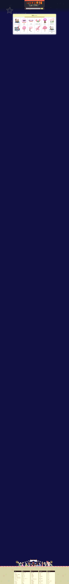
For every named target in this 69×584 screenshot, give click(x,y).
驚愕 (23, 583)
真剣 (23, 574)
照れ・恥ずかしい (25, 578)
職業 (31, 571)
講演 (40, 575)
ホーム (14, 13)
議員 (40, 573)
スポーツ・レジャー (18, 13)
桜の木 (31, 31)
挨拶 (48, 573)
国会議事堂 (41, 576)
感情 (23, 571)
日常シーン (49, 572)
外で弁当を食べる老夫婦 (52, 32)
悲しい (24, 579)
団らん (49, 575)
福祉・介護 (40, 581)
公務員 (32, 580)
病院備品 (32, 576)
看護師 (32, 574)
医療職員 (32, 575)
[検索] (42, 8)
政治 (40, 577)
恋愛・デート (49, 581)
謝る (23, 580)
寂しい (24, 581)
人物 (15, 571)
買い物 (49, 582)
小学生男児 (16, 575)
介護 (40, 582)
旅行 (48, 583)
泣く (23, 577)
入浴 (48, 576)
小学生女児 (16, 576)
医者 (32, 573)
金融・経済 (40, 578)
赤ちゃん (16, 573)
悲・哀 (24, 576)
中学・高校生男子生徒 (17, 577)
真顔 (23, 573)
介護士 (32, 577)
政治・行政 (40, 572)
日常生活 (49, 571)
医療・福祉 (32, 572)
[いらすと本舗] (34, 2)
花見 (25, 13)
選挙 (40, 574)
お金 (40, 579)
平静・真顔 (24, 572)
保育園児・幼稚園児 (17, 574)
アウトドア (22, 13)
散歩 (48, 577)
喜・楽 (24, 575)
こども (15, 572)
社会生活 (40, 571)
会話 (48, 574)
